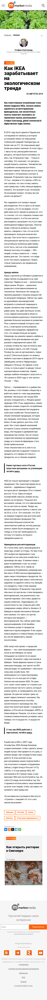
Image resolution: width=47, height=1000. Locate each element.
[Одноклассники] (9, 829)
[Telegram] (16, 829)
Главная (7, 35)
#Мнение (9, 63)
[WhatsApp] (19, 829)
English (23, 981)
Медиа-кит (23, 973)
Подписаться (38, 927)
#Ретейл (20, 812)
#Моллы (9, 818)
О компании (23, 964)
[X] (12, 829)
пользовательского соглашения (23, 934)
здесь (17, 471)
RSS (23, 977)
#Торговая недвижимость (27, 818)
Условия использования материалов (23, 969)
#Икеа (30, 812)
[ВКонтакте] (5, 829)
